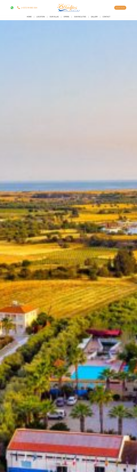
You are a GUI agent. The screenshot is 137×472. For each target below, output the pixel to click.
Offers (66, 17)
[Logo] (68, 7)
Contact (106, 17)
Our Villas (54, 17)
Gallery (94, 17)
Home (29, 17)
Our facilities (80, 17)
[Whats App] (12, 7)
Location (41, 17)
